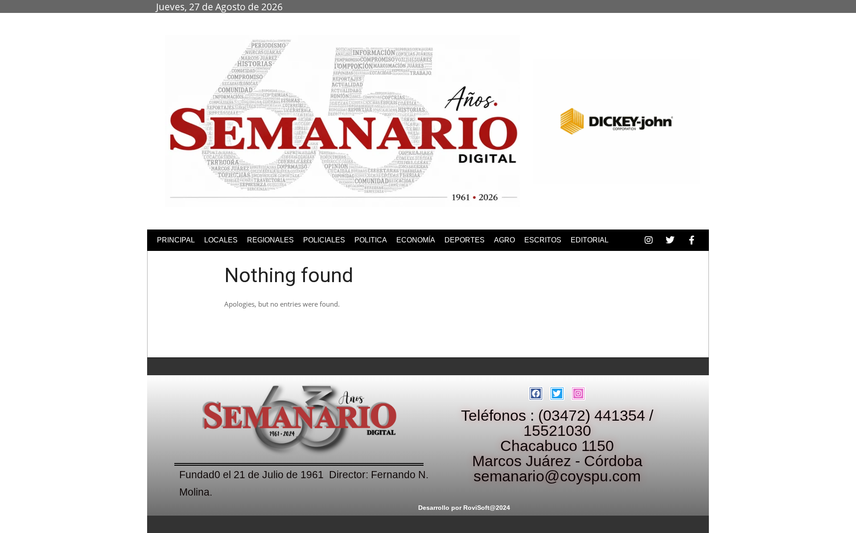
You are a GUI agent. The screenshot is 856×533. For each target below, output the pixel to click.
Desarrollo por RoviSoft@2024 (464, 507)
